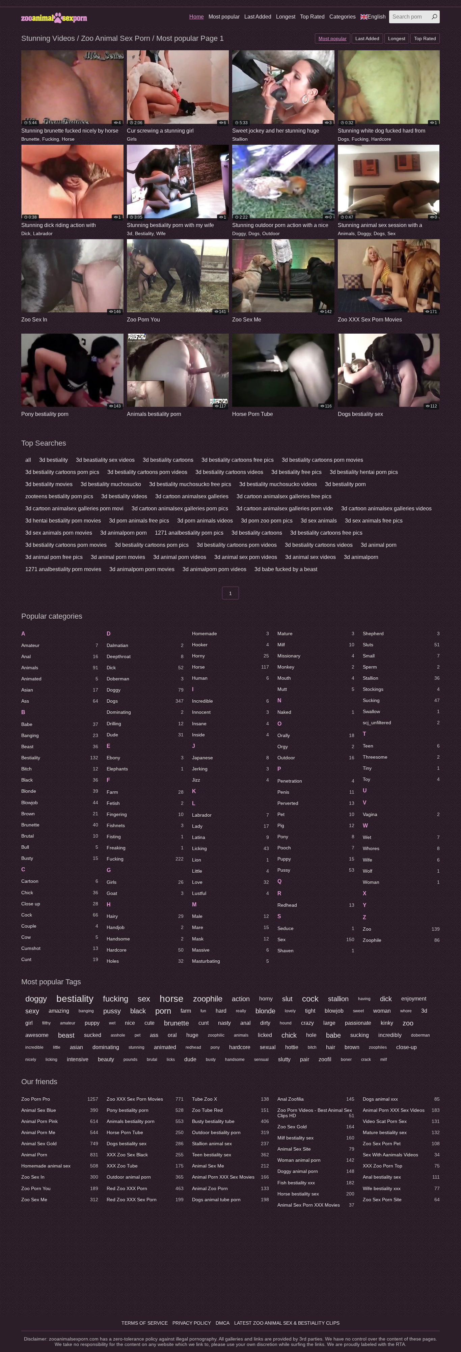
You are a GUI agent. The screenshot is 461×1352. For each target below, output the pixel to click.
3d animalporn (361, 557)
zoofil (325, 1059)
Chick (59, 892)
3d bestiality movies (49, 484)
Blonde (59, 791)
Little (230, 871)
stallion (338, 999)
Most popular (224, 17)
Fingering (145, 814)
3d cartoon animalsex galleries (191, 496)
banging (86, 1011)
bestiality (74, 999)
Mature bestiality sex (401, 1132)
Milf (315, 644)
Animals (346, 233)
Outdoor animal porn (145, 1177)
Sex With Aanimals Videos (401, 1154)
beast (66, 1035)
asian (76, 1047)
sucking (359, 1035)
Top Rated (312, 17)
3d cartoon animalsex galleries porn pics (180, 508)
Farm (145, 792)
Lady (230, 826)
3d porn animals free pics (139, 521)
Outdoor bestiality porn (230, 1132)
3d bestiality (53, 460)
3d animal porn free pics (54, 557)
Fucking (50, 139)
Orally (315, 735)
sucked (92, 1035)
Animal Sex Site (315, 1149)
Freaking (145, 847)
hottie (291, 1047)
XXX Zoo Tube (145, 1165)
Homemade (230, 633)
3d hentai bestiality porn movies (63, 521)
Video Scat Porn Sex (401, 1121)
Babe (59, 724)
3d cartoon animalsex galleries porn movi (74, 508)
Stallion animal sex (230, 1143)
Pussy (315, 870)
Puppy (315, 859)
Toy (401, 779)
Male (230, 916)
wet (112, 1023)
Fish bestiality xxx (315, 1182)
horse (172, 999)
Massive (230, 950)
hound (286, 1023)
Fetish (145, 803)
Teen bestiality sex (230, 1154)
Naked (315, 712)
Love (230, 882)
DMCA (222, 1323)
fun (203, 1011)
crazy (307, 1023)
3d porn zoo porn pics (267, 521)
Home (196, 17)
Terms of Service (144, 1323)
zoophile (207, 998)
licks (171, 1059)
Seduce (315, 928)
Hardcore (381, 139)
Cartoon (59, 881)
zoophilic (216, 1035)
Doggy (239, 233)
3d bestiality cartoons (168, 460)
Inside (230, 734)
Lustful (230, 893)
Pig (315, 825)
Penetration (315, 781)
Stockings (401, 689)
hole (311, 1035)
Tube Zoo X (230, 1099)
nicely (30, 1059)
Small (401, 655)
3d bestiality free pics (296, 472)
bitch (312, 1047)
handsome (235, 1059)
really (241, 1011)
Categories (342, 17)
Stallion (240, 139)
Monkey (315, 667)
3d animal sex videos (310, 557)
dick (386, 999)
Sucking (401, 700)
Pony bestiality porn (145, 1110)
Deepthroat (145, 656)
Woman (401, 882)
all (28, 460)
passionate (358, 1023)
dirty (265, 1023)
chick (289, 1035)
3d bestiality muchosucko (111, 484)
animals (241, 1035)
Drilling (145, 723)
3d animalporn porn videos (214, 569)
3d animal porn (379, 545)
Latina (230, 837)
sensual (261, 1059)
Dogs (343, 139)
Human (230, 678)
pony (215, 1047)
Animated (59, 678)
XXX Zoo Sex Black (145, 1154)
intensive (77, 1059)
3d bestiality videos (124, 496)
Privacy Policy (191, 1323)
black (138, 1011)
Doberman (145, 678)
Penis (315, 792)
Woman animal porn (315, 1160)
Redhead (315, 905)
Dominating (145, 712)
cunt (203, 1023)
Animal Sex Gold (59, 1143)
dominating (105, 1047)
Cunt (59, 959)
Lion (230, 860)
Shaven (315, 950)
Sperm (401, 667)
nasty (224, 1023)
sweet (358, 1011)
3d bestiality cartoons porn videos (147, 472)
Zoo (401, 929)
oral (172, 1035)
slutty (284, 1059)
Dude (145, 734)
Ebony (145, 757)
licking (51, 1059)
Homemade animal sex (59, 1165)
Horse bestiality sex (315, 1193)
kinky (387, 1023)
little (56, 1047)
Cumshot (59, 948)
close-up (406, 1047)
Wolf (401, 871)
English (377, 17)
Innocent (230, 712)
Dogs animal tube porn (230, 1199)
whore (406, 1011)
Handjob (145, 927)
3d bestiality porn (345, 484)
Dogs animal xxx (401, 1099)
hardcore (239, 1047)
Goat (145, 893)
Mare (230, 927)
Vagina (401, 814)
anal (245, 1023)
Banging (59, 735)
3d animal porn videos (179, 557)
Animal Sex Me (230, 1165)
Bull (59, 847)
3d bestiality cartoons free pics (237, 460)
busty (211, 1059)
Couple (59, 926)
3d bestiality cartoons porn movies (322, 460)
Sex (391, 233)
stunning (136, 1047)
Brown (59, 813)
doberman (420, 1035)
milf (383, 1059)
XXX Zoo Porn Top (401, 1165)
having (364, 998)
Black (59, 780)
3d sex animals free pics (374, 521)
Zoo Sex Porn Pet (401, 1143)
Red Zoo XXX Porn (145, 1188)
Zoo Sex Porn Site (401, 1199)
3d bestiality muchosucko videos (278, 484)
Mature (315, 633)
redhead (193, 1047)
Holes (145, 961)
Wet (401, 837)
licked (265, 1035)
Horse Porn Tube (145, 1132)
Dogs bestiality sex (145, 1143)
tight (310, 1011)
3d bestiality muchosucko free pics (190, 484)
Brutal (59, 836)
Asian (59, 690)
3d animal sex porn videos (245, 557)
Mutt (315, 689)
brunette (176, 1023)
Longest (285, 17)
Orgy (315, 746)
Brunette (30, 139)
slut (287, 999)
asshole (118, 1035)
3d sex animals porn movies (58, 533)
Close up (59, 903)
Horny (230, 655)
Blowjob (59, 802)
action (241, 999)
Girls (132, 139)
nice (130, 1023)
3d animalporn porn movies (141, 569)
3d (129, 233)
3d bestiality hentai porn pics (364, 472)
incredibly (390, 1035)
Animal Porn (59, 1154)
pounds (130, 1059)
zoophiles (378, 1047)
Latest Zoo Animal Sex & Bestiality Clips (287, 1323)
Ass (59, 701)
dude (190, 1059)
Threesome (401, 757)
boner (346, 1059)
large (329, 1023)
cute (149, 1023)
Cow (59, 937)
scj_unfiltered (401, 722)
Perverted (315, 803)
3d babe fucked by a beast (285, 569)
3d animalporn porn (123, 533)
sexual (268, 1047)
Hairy (145, 916)
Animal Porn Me (59, 1132)
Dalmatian (145, 645)
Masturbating (230, 961)
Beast (59, 746)
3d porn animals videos (205, 521)
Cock (59, 915)
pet (137, 1035)
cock (310, 998)
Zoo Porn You (59, 1188)
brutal (152, 1059)
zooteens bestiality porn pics (59, 496)
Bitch (59, 768)
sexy (32, 1011)
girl (29, 1023)
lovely (290, 1011)
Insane (230, 723)
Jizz (230, 780)
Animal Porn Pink (59, 1121)
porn (163, 1010)
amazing (59, 1011)
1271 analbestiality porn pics (189, 533)
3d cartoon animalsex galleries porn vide (284, 508)
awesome (37, 1035)
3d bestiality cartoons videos (229, 472)
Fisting (145, 836)
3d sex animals (319, 521)
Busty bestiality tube (230, 1121)
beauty (106, 1059)
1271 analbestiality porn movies (63, 569)
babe (333, 1035)
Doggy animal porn (315, 1171)
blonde (265, 1011)
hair (330, 1047)
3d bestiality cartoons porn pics (62, 472)
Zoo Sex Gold (315, 1126)
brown (352, 1047)
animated (165, 1047)
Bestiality (144, 233)
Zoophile (401, 940)
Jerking (230, 768)
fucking (115, 998)
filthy (46, 1023)
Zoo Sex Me (59, 1199)
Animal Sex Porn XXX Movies (315, 1205)
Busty (59, 858)
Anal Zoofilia (315, 1099)
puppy (92, 1023)
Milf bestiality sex (315, 1137)
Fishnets (145, 825)
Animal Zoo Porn (230, 1188)
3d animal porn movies (118, 557)
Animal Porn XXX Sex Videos (401, 1110)
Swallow (401, 711)
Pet (315, 814)
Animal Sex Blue (59, 1110)
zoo (408, 1023)
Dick (25, 233)
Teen (401, 746)
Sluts (401, 644)
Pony (315, 836)
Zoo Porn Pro (59, 1099)
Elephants (145, 768)
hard (221, 1011)
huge (192, 1035)
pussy (112, 1011)
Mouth (315, 678)
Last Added (257, 17)
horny (266, 999)
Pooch (315, 847)
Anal (59, 656)
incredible (34, 1047)
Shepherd (401, 633)
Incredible (230, 701)
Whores (401, 848)
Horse (68, 139)
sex (144, 998)
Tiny (401, 768)
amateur (67, 1023)
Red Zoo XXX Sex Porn (145, 1199)
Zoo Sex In (59, 1177)
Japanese (230, 757)
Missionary (315, 655)
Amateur (59, 645)
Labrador (43, 233)
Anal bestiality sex (401, 1177)
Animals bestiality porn (145, 1121)
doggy (36, 998)
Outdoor (271, 233)
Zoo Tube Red (230, 1110)
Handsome (145, 938)
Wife (161, 233)
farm (186, 1011)
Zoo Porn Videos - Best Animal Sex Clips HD (315, 1112)
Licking (230, 848)
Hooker (230, 644)
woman (382, 1011)
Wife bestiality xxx (401, 1188)
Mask (230, 938)
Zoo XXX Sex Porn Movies (145, 1099)
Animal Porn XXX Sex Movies (230, 1177)
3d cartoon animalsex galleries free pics (284, 496)
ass (154, 1035)
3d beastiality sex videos (105, 460)
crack (366, 1059)
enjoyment (413, 999)
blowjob (334, 1011)
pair (304, 1059)
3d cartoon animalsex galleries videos (386, 508)
